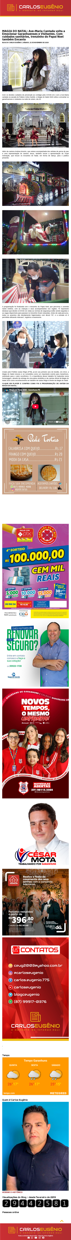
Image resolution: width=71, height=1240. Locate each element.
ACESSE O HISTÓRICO (12, 1192)
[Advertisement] (35, 511)
